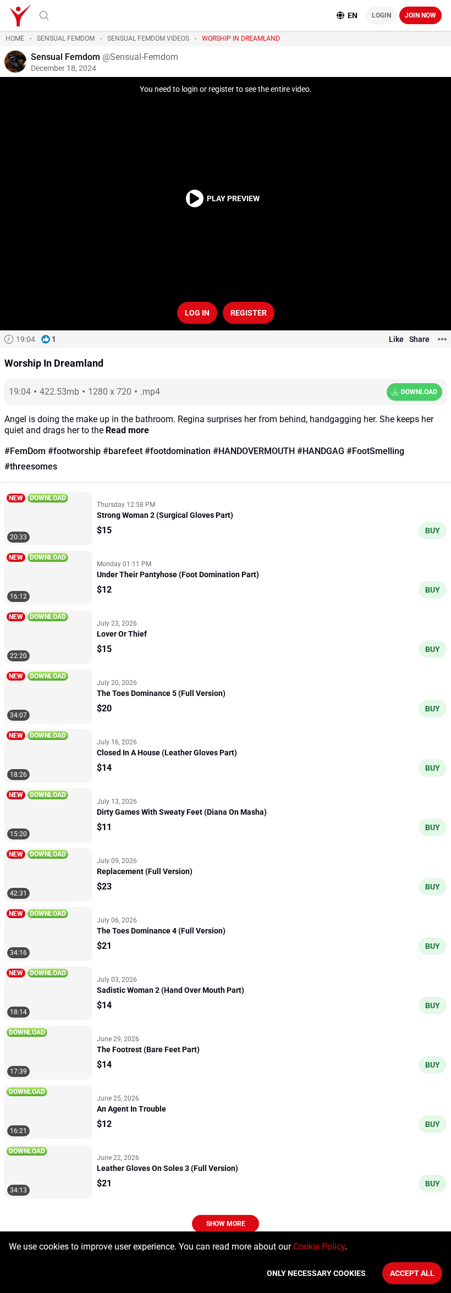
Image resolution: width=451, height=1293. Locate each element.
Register (248, 312)
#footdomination (178, 451)
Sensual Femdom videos (148, 38)
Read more (127, 430)
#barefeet (122, 451)
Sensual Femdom (66, 38)
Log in (197, 312)
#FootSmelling (375, 451)
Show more (225, 1224)
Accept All (412, 1273)
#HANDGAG (320, 451)
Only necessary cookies (316, 1273)
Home (15, 38)
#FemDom (25, 451)
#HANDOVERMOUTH (254, 451)
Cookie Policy (319, 1246)
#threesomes (30, 466)
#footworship (74, 451)
